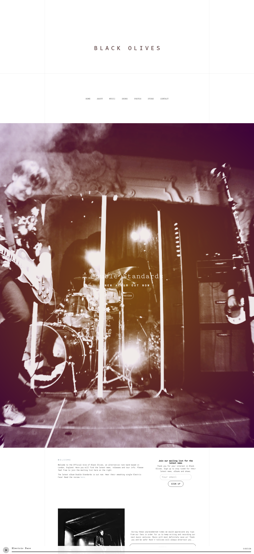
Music (112, 99)
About (100, 99)
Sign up (175, 483)
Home (88, 99)
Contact (164, 99)
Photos (137, 99)
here (83, 477)
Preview (127, 295)
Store (151, 99)
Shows (125, 99)
